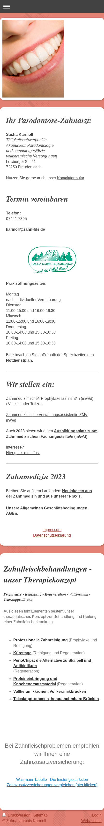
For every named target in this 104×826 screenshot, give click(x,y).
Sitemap (40, 815)
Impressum (52, 530)
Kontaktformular (70, 178)
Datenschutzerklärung (52, 535)
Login (97, 815)
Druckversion (19, 815)
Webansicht (91, 821)
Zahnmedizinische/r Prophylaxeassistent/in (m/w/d (49, 398)
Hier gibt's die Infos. (23, 453)
